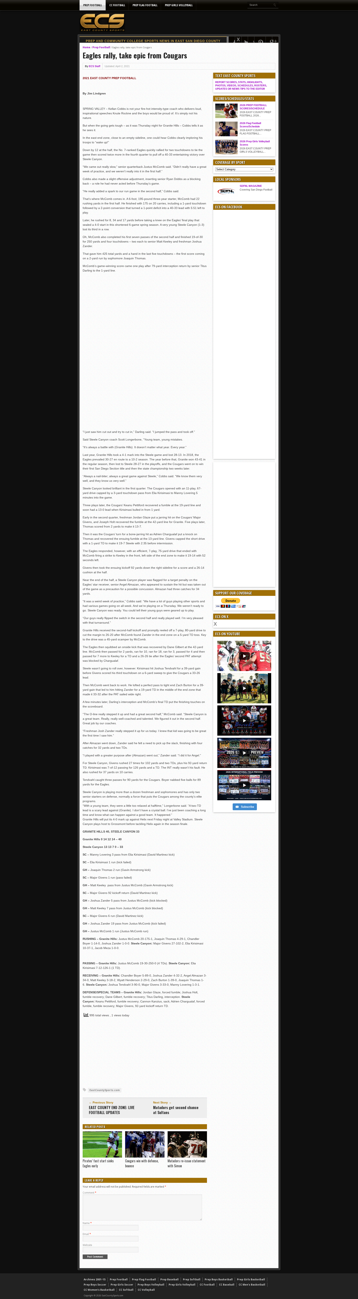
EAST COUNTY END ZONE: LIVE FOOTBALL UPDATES (111, 1110)
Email (87, 1234)
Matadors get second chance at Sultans (175, 1110)
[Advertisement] (203, 22)
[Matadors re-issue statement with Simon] (187, 1156)
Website (87, 1245)
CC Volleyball (146, 1290)
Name (87, 1223)
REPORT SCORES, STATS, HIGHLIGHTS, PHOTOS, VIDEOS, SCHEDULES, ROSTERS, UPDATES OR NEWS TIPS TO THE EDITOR (241, 85)
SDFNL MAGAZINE (251, 186)
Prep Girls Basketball (251, 1279)
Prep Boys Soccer (95, 1284)
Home (86, 47)
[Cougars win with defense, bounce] (144, 1156)
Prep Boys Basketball (219, 1279)
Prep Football (92, 5)
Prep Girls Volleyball (179, 5)
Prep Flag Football (145, 5)
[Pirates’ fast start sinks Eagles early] (102, 1156)
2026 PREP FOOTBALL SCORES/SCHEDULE (253, 107)
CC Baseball (226, 1284)
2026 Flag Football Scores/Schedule (250, 125)
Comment (89, 1192)
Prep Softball (191, 1279)
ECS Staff (94, 66)
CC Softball (126, 1290)
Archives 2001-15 (94, 1279)
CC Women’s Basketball (99, 1290)
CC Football (117, 5)
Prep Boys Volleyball (151, 1284)
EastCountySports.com (105, 1090)
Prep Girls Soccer (122, 1284)
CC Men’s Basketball (252, 1284)
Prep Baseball (169, 1279)
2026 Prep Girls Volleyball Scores (255, 143)
